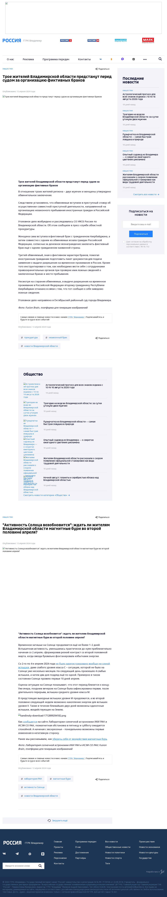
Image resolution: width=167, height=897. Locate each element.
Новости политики (115, 852)
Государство (145, 858)
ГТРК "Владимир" (76, 317)
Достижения (82, 852)
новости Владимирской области (41, 346)
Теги (107, 863)
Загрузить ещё (59, 820)
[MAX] (122, 59)
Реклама (28, 59)
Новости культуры (148, 852)
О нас (10, 59)
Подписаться (141, 233)
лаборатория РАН (33, 778)
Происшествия (146, 841)
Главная (58, 841)
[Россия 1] (66, 41)
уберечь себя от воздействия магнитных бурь (79, 738)
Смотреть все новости (145, 194)
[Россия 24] (93, 41)
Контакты (84, 59)
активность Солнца (34, 787)
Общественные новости (117, 847)
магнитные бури (62, 778)
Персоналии (60, 858)
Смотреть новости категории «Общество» (45, 495)
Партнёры (80, 858)
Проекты (58, 847)
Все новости (111, 841)
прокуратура (31, 337)
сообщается (30, 721)
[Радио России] (121, 41)
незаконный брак (58, 337)
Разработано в (153, 871)
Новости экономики (149, 847)
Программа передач (56, 59)
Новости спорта (113, 858)
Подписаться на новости (141, 213)
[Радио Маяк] (148, 42)
